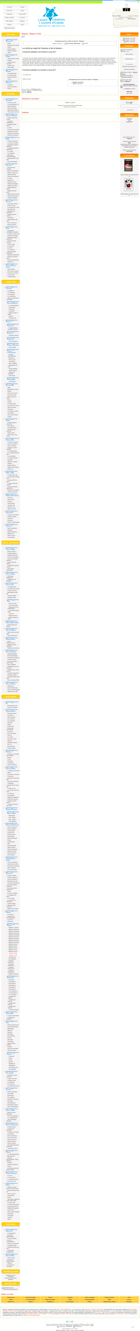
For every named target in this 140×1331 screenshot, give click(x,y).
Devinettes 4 (12, 985)
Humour (8, 912)
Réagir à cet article (70, 102)
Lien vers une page (13, 557)
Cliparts (10, 60)
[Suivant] (85, 43)
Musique (8, 71)
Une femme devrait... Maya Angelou (12, 1169)
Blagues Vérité (13, 953)
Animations (11, 1276)
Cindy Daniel (11, 831)
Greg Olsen (12, 361)
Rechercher (138, 1)
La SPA (10, 127)
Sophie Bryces (13, 370)
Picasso (10, 501)
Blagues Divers (13, 946)
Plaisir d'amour (12, 1141)
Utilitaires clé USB (13, 691)
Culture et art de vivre (11, 1278)
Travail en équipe (12, 707)
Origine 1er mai (12, 182)
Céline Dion (11, 832)
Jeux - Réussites (118, 1313)
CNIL (53, 1325)
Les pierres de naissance (11, 901)
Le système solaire (13, 1179)
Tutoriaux (8, 526)
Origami (10, 463)
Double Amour (16, 1309)
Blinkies (10, 1263)
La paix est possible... (14, 1015)
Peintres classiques (13, 345)
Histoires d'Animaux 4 (11, 971)
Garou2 (11, 1062)
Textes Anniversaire (13, 196)
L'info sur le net (12, 102)
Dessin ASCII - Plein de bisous (66, 1313)
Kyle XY (10, 735)
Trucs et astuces (12, 223)
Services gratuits (11, 652)
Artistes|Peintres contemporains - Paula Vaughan (12, 1312)
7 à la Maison (11, 721)
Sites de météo (12, 106)
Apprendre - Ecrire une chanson (28, 1312)
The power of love (13, 1148)
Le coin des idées (12, 439)
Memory (10, 1030)
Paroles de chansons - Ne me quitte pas (91, 1313)
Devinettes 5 (12, 987)
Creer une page (13, 605)
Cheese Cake (11, 205)
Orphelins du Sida (13, 131)
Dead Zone (11, 726)
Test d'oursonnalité (13, 1048)
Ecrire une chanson (13, 1243)
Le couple (10, 151)
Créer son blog (10, 574)
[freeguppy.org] (61, 1326)
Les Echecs (11, 793)
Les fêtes (8, 165)
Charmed (11, 1056)
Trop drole (10, 1213)
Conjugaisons (12, 1233)
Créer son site (13, 603)
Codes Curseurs (12, 590)
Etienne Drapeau (12, 838)
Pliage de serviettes (13, 467)
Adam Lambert (11, 813)
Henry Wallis (12, 347)
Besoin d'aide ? (12, 551)
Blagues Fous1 (13, 949)
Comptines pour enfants (10, 859)
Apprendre (9, 1231)
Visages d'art (11, 505)
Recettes (8, 201)
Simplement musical (11, 997)
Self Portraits (11, 503)
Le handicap (11, 153)
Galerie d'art (11, 65)
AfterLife (10, 722)
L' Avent (10, 178)
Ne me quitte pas (12, 1136)
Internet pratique (11, 630)
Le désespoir (126, 1313)
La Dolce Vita (11, 1202)
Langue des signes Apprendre (12, 148)
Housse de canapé (13, 273)
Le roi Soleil (11, 898)
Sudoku (10, 1046)
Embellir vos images (13, 490)
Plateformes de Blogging (11, 580)
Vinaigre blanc (12, 276)
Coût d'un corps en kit (14, 234)
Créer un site (10, 584)
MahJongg (11, 1028)
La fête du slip (11, 788)
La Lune (10, 1175)
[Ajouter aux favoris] (130, 93)
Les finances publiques (10, 1018)
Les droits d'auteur (13, 458)
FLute (9, 759)
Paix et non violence (13, 133)
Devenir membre (129, 69)
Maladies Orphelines (13, 255)
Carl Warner (12, 381)
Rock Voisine (11, 855)
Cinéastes (10, 326)
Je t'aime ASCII (12, 403)
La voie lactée (11, 1177)
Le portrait (11, 311)
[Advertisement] (70, 118)
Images (8, 56)
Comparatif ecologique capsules (12, 231)
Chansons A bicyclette (10, 1129)
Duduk (9, 757)
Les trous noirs (12, 1181)
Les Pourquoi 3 (13, 993)
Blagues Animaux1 (14, 931)
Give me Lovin (12, 1193)
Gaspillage (11, 783)
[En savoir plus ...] (78, 1326)
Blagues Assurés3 (78, 83)
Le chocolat (11, 246)
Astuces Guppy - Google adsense (124, 1312)
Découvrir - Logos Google (61, 1309)
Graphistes (10, 339)
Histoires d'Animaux (11, 961)
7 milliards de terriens (14, 770)
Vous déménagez (12, 161)
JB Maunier (12, 1063)
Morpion (10, 1032)
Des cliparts (11, 426)
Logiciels (10, 460)
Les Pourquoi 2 (13, 991)
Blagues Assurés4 (14, 938)
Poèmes (8, 1152)
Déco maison (11, 269)
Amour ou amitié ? (81, 1309)
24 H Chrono (11, 719)
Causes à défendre (11, 115)
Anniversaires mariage (10, 168)
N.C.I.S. (10, 744)
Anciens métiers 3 (13, 879)
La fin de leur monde (13, 129)
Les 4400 (10, 737)
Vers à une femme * (49, 1312)
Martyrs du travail (13, 974)
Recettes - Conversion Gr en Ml (40, 1312)
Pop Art (11, 316)
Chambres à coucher (13, 774)
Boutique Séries (12, 713)
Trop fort (10, 1217)
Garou (9, 79)
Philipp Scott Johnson (12, 495)
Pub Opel (10, 1101)
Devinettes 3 (12, 983)
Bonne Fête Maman (13, 171)
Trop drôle (10, 1215)
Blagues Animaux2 (14, 933)
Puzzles (9, 1054)
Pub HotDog (11, 1097)
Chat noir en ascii (12, 393)
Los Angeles (11, 795)
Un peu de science (11, 1173)
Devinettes (10, 977)
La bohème (11, 1134)
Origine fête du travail (13, 194)
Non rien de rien (12, 1137)
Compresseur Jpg (13, 475)
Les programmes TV (13, 104)
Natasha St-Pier (12, 851)
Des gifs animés (12, 428)
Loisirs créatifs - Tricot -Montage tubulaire (76, 1310)
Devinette (11, 980)
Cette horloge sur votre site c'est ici (129, 175)
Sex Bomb (10, 1041)
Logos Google (11, 49)
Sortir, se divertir (12, 108)
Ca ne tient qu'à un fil (114, 1312)
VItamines (10, 262)
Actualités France (10, 1275)
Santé (7, 228)
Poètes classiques (13, 1164)
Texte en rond (11, 535)
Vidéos (8, 1185)
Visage (9, 416)
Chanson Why (11, 1127)
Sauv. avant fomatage (14, 689)
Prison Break (11, 746)
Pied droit (10, 921)
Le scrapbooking (12, 451)
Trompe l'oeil (12, 318)
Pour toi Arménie (12, 765)
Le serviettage (11, 456)
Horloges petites (12, 675)
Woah (9, 1219)
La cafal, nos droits (13, 143)
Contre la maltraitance (9, 121)
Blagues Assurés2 (14, 937)
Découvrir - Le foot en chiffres (112, 1310)
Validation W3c (12, 597)
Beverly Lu (12, 358)
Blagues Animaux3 (14, 935)
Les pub (8, 1089)
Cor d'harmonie (12, 75)
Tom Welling (12, 1069)
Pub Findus (11, 1095)
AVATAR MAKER (12, 654)
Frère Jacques (12, 868)
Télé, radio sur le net (13, 112)
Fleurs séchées (12, 446)
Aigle (9, 387)
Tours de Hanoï (12, 1050)
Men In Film (11, 499)
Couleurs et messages (10, 1265)
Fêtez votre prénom (13, 176)
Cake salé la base (13, 203)
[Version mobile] (131, 93)
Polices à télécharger (13, 522)
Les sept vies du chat (13, 1086)
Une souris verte (12, 869)
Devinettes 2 (12, 981)
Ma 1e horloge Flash (13, 680)
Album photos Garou (13, 58)
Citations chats (12, 1080)
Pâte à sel (10, 469)
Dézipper (10, 530)
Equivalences (11, 209)
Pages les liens (13, 615)
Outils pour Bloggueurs (10, 576)
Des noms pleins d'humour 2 (11, 888)
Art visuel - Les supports (63, 1310)
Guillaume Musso (14, 335)
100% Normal (11, 717)
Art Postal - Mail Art (13, 442)
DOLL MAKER (12, 664)
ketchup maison (12, 224)
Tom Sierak (12, 375)
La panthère (11, 1082)
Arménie (8, 752)
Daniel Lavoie (11, 834)
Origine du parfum (13, 799)
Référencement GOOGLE (11, 645)
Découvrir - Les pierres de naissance (94, 1309)
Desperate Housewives (9, 729)
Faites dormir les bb (13, 1025)
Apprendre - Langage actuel (8, 1309)
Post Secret (11, 1210)
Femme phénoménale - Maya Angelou (12, 1159)
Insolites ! (10, 1279)
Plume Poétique (12, 51)
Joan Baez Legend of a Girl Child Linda (12, 1200)
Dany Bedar (11, 836)
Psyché (105, 1309)
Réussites (10, 1039)
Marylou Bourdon (12, 849)
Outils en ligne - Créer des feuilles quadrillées (74, 1312)
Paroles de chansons (12, 1125)
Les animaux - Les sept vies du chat (30, 1315)
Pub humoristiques (13, 1106)
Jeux (7, 1022)
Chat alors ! (11, 914)
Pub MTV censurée (13, 135)
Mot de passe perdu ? (129, 66)
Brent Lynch (12, 360)
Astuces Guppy (10, 549)
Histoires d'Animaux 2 (11, 964)
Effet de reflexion (12, 532)
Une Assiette (11, 537)
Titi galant (10, 409)
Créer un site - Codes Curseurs (101, 1312)
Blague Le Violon (13, 927)
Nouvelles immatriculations (11, 155)
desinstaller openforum (10, 569)
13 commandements (13, 1154)
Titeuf (9, 52)
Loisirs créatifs (10, 1110)
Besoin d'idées (10, 1255)
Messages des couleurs (11, 906)
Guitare (10, 402)
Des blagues (12, 959)
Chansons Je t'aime (13, 1132)
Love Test (10, 919)
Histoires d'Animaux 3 (11, 968)
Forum (9, 88)
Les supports (11, 294)
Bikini (9, 772)
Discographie (12, 821)
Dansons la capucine (13, 866)
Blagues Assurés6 (14, 942)
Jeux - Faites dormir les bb (15, 1313)
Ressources (9, 512)
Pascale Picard (12, 853)
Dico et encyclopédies (10, 1241)
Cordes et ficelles (12, 444)
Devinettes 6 (12, 989)
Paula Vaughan (13, 368)
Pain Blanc (11, 217)
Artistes (8, 322)
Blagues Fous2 (13, 951)
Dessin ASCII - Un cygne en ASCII (14, 1315)
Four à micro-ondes (13, 271)
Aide (8, 601)
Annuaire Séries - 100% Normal (122, 1309)
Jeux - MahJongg (86, 1312)
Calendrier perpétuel (13, 657)
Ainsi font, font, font (13, 864)
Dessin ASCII (10, 385)
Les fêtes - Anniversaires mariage (33, 1310)
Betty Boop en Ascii (13, 389)
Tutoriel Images (12, 595)
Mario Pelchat (11, 847)
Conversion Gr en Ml (13, 207)
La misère (34, 1309)
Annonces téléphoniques (10, 1260)
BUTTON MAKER (12, 656)
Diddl (9, 43)
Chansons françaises (13, 883)
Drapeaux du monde (13, 45)
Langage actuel (12, 1245)
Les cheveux (11, 249)
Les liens (11, 613)
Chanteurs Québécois (12, 825)
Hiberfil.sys (11, 686)
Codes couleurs (12, 659)
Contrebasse (12, 957)
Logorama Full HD (13, 1206)
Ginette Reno (11, 842)
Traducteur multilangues (10, 1251)
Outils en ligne (10, 473)
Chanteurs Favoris (11, 809)
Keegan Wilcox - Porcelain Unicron (13, 328)
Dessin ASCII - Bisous (111, 1309)
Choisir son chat (12, 1078)
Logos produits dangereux (11, 252)
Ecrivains (10, 333)
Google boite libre (13, 555)
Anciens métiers (12, 875)
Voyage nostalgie (12, 197)
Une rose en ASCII (13, 415)
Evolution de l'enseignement (10, 917)
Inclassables (9, 1013)
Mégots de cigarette (13, 797)
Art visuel (9, 288)
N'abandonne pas (13, 705)
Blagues (9, 925)
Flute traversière (12, 77)
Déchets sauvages (13, 235)
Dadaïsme (12, 309)
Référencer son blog (13, 648)
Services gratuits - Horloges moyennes (92, 1310)
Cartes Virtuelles (12, 86)
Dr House (10, 731)
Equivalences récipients (10, 211)
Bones (9, 724)
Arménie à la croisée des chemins (12, 754)
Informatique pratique (12, 622)
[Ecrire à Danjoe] (127, 93)
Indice (9, 1197)
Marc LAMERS (13, 363)
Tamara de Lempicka (11, 373)
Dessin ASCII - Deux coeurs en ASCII (107, 1313)
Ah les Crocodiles (12, 862)
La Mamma (11, 763)
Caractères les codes (13, 588)
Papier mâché (11, 465)
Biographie (12, 815)
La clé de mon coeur (13, 405)
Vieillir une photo (12, 492)
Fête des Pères (12, 174)
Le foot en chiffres (12, 893)
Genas (9, 47)
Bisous (9, 391)
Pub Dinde (11, 1093)
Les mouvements (12, 303)
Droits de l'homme (13, 141)
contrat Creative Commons (56, 1324)
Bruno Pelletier (12, 829)
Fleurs (9, 400)
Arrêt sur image (55, 1313)
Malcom (10, 740)
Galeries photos (12, 516)
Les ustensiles (12, 296)
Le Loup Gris (11, 1084)
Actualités (9, 100)
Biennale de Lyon (12, 881)
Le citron (10, 248)
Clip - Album (12, 817)
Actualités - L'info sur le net (49, 1309)
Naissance (11, 180)
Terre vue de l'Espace (14, 1212)
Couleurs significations (10, 1235)
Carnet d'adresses (13, 688)
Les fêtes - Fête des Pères (79, 1313)
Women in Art (11, 507)
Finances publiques (13, 781)
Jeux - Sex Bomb (40, 1309)
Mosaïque (10, 1034)
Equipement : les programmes (13, 607)
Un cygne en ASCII (13, 411)
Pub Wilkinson (12, 1103)
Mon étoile (92, 1312)
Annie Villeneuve (12, 827)
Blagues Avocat (13, 944)
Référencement (10, 639)
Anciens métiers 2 (13, 877)
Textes (9, 1166)
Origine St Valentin (13, 184)
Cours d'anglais (12, 1238)
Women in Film (12, 509)
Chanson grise (103, 1310)
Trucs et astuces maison (11, 266)
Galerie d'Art (11, 433)
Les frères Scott (12, 739)
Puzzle (9, 1038)
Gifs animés (11, 67)
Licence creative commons (77, 1330)
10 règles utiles (12, 587)
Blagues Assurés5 (14, 940)
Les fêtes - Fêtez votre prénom (59, 1312)
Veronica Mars (12, 748)
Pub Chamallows (12, 1092)
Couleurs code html (13, 515)
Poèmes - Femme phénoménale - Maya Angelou (128, 1310)
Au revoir (42, 1310)
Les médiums (11, 292)
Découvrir (9, 41)
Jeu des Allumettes (13, 1026)
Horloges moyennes (13, 673)
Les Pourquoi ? (13, 994)
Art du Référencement (10, 642)
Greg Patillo (11, 1195)
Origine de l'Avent (12, 185)
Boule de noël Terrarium (10, 1113)
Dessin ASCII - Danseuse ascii (33, 1313)
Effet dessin (11, 533)
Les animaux (10, 1073)
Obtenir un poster (12, 461)
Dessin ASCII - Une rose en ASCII (26, 1309)
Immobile (10, 761)
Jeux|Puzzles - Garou (46, 1313)
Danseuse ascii (12, 395)
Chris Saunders (13, 341)
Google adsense (12, 553)
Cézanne (10, 498)
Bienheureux (11, 1156)
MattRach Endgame (13, 1208)
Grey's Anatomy (12, 733)
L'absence (23, 1313)
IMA (9, 843)
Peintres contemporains (11, 351)
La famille (12, 138)
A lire (12, 702)
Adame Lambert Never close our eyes (12, 1187)
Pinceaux (10, 520)
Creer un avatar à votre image (11, 662)
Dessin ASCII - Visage (22, 1310)
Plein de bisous (12, 407)
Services (8, 82)
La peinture (11, 290)
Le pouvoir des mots (13, 1204)
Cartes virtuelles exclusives (11, 423)
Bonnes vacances (13, 172)
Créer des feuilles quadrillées (11, 487)
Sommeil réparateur (13, 260)
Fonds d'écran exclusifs (10, 430)
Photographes (11, 379)
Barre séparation (12, 528)
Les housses (11, 275)
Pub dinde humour (13, 1105)
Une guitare (11, 413)
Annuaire (10, 85)
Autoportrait (12, 307)
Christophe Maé (12, 73)
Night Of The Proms (13, 908)
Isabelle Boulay (12, 845)
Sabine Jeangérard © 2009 (62, 1330)
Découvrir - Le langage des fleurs (50, 1310)
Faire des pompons (13, 1116)
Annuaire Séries (10, 711)
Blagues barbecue (14, 929)
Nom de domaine (12, 635)
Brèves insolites (11, 768)
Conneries (10, 776)
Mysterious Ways (12, 742)
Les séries (10, 715)
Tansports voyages (13, 110)
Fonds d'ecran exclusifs (10, 63)
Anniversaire (11, 1258)
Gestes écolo (11, 244)
